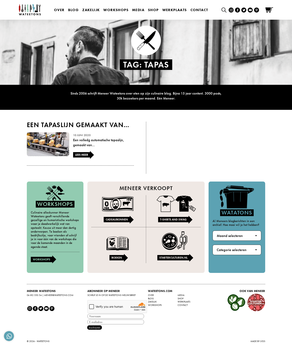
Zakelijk (91, 10)
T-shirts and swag (173, 219)
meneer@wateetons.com (58, 295)
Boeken (116, 257)
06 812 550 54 (34, 295)
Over (59, 10)
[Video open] (224, 10)
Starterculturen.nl (173, 257)
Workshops (41, 259)
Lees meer (81, 155)
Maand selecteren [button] (230, 235)
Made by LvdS (257, 341)
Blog (73, 10)
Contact (199, 10)
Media (138, 10)
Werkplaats (174, 10)
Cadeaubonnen (117, 219)
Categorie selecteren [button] (232, 249)
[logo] (30, 10)
